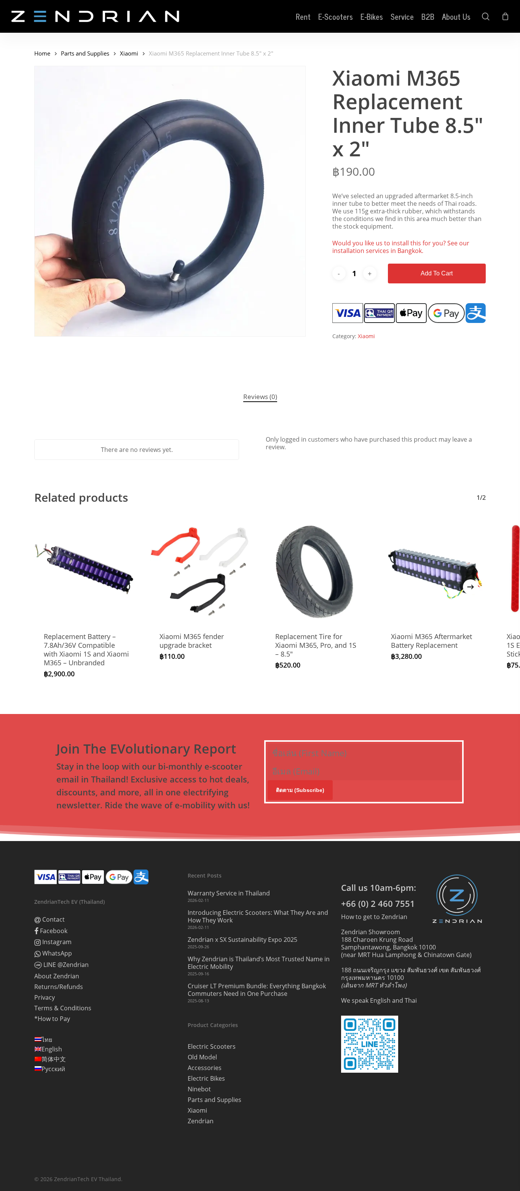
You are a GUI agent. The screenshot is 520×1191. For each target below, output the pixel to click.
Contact (53, 920)
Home (42, 53)
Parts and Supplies (85, 53)
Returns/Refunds (58, 987)
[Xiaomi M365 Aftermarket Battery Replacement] (433, 570)
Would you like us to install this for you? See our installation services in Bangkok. (400, 247)
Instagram (56, 942)
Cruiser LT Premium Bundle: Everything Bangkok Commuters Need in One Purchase (257, 989)
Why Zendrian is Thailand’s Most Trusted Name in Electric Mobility (259, 962)
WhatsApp (56, 953)
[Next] (470, 587)
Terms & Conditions (62, 1008)
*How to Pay (52, 1018)
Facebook (52, 931)
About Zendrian (56, 976)
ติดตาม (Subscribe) (300, 790)
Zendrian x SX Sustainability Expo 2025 (242, 939)
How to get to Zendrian (374, 917)
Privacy (44, 997)
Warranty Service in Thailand (229, 893)
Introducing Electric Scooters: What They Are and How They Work (258, 916)
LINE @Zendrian (65, 965)
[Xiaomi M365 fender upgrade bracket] (202, 570)
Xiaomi (129, 53)
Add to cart (437, 273)
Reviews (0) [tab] (260, 396)
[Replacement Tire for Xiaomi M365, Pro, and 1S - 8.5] (318, 570)
